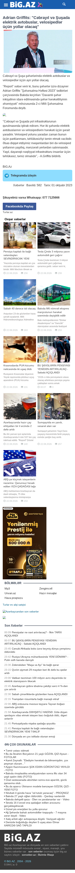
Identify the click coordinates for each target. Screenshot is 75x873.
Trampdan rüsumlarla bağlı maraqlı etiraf (35, 699)
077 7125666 (51, 197)
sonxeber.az (29, 854)
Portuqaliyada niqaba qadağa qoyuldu (34, 723)
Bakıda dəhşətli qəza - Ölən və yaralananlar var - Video (37, 799)
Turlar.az (8, 212)
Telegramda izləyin (23, 175)
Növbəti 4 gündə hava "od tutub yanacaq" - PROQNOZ (37, 792)
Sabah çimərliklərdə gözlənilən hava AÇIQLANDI (40, 694)
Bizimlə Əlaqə (46, 854)
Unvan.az (10, 593)
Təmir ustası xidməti (17, 750)
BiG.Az (7, 166)
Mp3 (7, 588)
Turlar (6, 604)
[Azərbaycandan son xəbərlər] (21, 611)
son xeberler (35, 851)
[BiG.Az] (26, 4)
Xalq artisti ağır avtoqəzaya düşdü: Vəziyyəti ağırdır (35, 818)
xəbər (18, 86)
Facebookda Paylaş (19, 206)
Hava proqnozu (14, 597)
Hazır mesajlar (48, 593)
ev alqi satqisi (18, 604)
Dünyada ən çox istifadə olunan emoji (33, 736)
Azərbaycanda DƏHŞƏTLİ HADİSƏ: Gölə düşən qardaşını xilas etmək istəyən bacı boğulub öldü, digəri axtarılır (35, 715)
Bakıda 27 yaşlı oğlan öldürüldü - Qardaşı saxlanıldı (35, 796)
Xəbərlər (18, 185)
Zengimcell (45, 588)
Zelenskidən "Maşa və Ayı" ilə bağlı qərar (35, 664)
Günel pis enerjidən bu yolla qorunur (27, 809)
